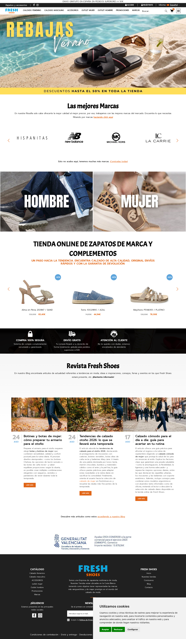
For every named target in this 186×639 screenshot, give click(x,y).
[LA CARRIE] (156, 137)
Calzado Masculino (54, 10)
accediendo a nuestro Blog (111, 516)
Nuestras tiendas (149, 576)
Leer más (29, 485)
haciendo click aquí (103, 117)
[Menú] (178, 11)
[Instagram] (37, 5)
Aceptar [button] (105, 629)
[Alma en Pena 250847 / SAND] (37, 289)
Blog (149, 584)
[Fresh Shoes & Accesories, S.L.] (11, 11)
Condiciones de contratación (44, 634)
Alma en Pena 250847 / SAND (37, 309)
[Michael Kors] (114, 137)
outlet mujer (37, 584)
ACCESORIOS (37, 580)
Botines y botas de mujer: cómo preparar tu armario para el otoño (43, 440)
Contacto (149, 587)
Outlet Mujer (88, 10)
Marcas (136, 10)
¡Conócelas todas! (119, 161)
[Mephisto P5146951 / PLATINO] (149, 289)
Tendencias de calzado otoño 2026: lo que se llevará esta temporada (96, 440)
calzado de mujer (87, 481)
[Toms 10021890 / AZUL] (93, 289)
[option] (30, 142)
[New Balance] (72, 137)
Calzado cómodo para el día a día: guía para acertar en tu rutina (153, 440)
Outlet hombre (37, 587)
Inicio (149, 573)
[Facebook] (34, 5)
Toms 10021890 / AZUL (93, 309)
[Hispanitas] (30, 137)
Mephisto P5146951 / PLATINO (148, 309)
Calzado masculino (37, 576)
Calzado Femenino (32, 10)
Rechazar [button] (118, 629)
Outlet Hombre (105, 10)
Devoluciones (85, 634)
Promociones (122, 10)
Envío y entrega (69, 634)
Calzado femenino (37, 573)
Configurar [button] (133, 629)
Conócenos (149, 580)
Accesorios (72, 10)
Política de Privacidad (87, 620)
